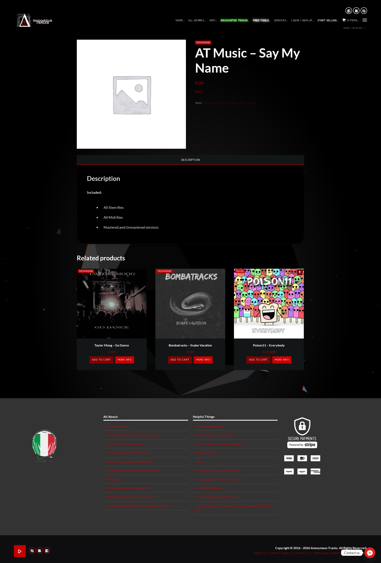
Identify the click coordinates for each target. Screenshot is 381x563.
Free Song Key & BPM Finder (217, 497)
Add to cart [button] (101, 359)
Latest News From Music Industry (220, 444)
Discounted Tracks (234, 20)
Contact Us (302, 553)
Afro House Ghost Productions (129, 488)
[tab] (190, 160)
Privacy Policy (280, 553)
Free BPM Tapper (209, 488)
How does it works (210, 426)
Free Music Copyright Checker (218, 470)
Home (179, 20)
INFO (212, 20)
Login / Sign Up (301, 20)
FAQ (200, 461)
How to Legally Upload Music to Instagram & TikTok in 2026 (232, 508)
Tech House (203, 42)
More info (125, 359)
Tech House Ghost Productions (129, 453)
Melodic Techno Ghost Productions (132, 497)
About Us (260, 553)
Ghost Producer (119, 426)
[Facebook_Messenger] (370, 552)
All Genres (196, 20)
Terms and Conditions (329, 553)
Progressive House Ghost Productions (134, 470)
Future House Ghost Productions (130, 461)
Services (280, 20)
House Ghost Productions (125, 444)
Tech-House (247, 103)
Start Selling (327, 20)
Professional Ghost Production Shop (133, 435)
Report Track (206, 453)
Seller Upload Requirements (216, 435)
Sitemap (113, 479)
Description (190, 159)
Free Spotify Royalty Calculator (219, 479)
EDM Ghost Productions (220, 103)
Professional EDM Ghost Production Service (138, 505)
